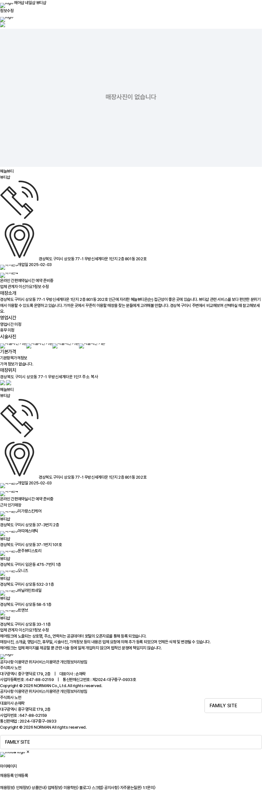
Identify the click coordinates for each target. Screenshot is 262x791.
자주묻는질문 (131, 787)
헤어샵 (19, 2)
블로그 (85, 787)
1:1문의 (149, 787)
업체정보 (55, 787)
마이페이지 (8, 766)
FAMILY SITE (223, 706)
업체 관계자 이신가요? (24, 286)
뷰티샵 (41, 2)
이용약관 (21, 662)
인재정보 (23, 787)
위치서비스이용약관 (44, 662)
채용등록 (6, 775)
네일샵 (30, 2)
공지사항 (6, 662)
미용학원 (71, 787)
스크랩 (97, 787)
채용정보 (7, 787)
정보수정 (6, 10)
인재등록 (21, 775)
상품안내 (39, 787)
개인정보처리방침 (73, 662)
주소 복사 (90, 376)
